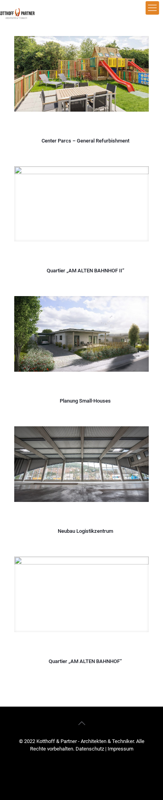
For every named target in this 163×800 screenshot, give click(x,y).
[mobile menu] (152, 8)
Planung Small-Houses (85, 401)
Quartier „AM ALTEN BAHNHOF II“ (85, 271)
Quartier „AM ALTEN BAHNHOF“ (85, 661)
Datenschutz (90, 749)
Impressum (120, 749)
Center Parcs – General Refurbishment (85, 141)
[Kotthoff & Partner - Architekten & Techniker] (24, 12)
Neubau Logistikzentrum (85, 531)
